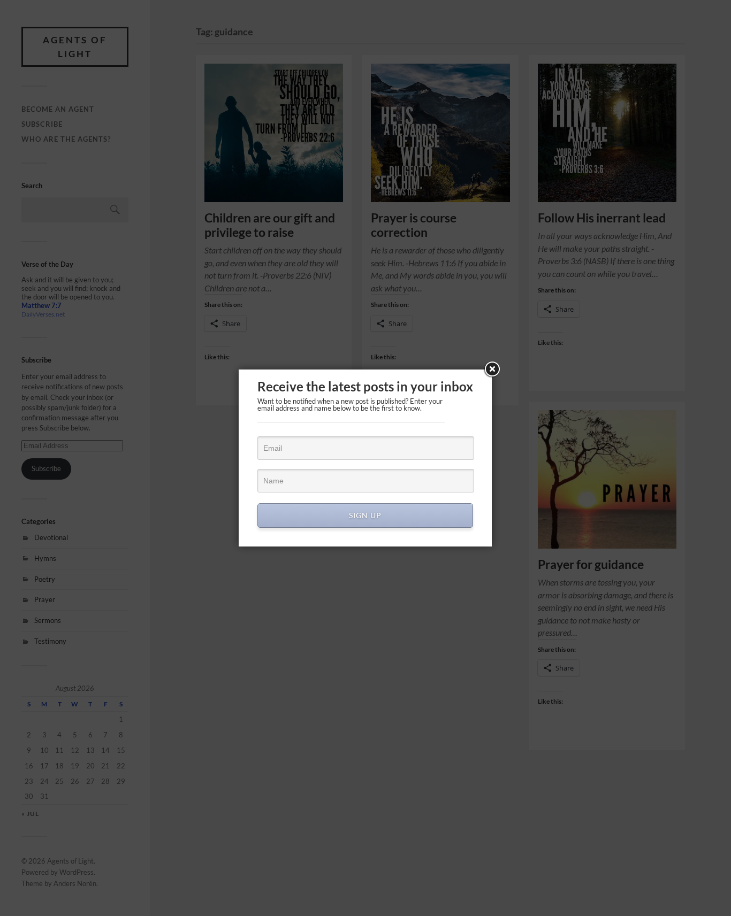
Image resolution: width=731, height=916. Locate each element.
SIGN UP (365, 515)
